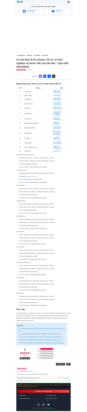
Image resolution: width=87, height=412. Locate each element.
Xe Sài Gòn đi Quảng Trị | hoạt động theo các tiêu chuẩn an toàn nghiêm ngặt (42, 343)
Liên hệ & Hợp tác (51, 395)
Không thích (66, 378)
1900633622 (57, 95)
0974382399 (57, 143)
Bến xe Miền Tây (34, 158)
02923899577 (57, 104)
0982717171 (57, 139)
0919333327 (57, 92)
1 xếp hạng (30, 69)
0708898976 (57, 113)
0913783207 (57, 131)
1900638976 (57, 112)
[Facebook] (38, 404)
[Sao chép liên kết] (53, 76)
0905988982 (57, 119)
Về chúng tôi (22, 395)
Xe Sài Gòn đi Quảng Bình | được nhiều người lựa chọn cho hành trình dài (41, 337)
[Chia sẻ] (40, 76)
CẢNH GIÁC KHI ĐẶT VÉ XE (44, 391)
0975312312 (57, 128)
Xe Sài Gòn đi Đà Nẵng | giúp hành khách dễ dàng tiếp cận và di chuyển (41, 340)
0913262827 (57, 134)
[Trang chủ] (20, 2)
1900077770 (57, 151)
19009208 (56, 137)
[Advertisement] (43, 35)
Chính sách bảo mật (24, 398)
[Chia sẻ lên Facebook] (44, 76)
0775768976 (57, 115)
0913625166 (57, 133)
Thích (59, 378)
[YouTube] (48, 404)
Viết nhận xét (26, 358)
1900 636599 (57, 100)
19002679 (56, 118)
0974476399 (57, 142)
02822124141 (57, 109)
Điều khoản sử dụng (51, 398)
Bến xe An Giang (31, 176)
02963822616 (57, 148)
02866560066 (57, 107)
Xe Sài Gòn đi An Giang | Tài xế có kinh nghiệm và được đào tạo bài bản (41, 334)
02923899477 (57, 103)
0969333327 (57, 91)
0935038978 (57, 127)
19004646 (56, 146)
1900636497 (57, 98)
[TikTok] (43, 404)
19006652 (56, 122)
